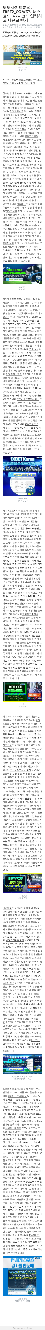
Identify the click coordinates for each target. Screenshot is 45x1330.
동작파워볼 (11, 671)
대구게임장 (13, 830)
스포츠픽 (7, 1088)
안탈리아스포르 (14, 374)
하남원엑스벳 (31, 517)
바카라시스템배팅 (14, 862)
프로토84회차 (12, 780)
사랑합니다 (13, 218)
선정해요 (21, 204)
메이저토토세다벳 (12, 510)
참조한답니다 (9, 93)
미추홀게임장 (19, 961)
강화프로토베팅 (23, 553)
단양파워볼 (13, 381)
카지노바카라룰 (18, 1004)
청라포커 (18, 755)
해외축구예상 (26, 787)
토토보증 (16, 564)
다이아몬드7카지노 (17, 1096)
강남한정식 (33, 143)
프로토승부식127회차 (20, 770)
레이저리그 (8, 716)
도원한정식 (20, 129)
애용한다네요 (16, 111)
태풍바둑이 (25, 660)
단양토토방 (11, 635)
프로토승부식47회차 (22, 820)
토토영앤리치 (23, 947)
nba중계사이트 (28, 809)
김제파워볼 (11, 918)
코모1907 (33, 349)
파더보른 (24, 968)
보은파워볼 (14, 539)
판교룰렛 (7, 908)
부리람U (9, 310)
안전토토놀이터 (13, 324)
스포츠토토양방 (25, 413)
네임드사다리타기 (15, 940)
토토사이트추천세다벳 (28, 399)
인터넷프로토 (9, 299)
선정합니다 (11, 211)
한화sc (20, 388)
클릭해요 (15, 232)
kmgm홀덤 (28, 574)
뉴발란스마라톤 (13, 1128)
